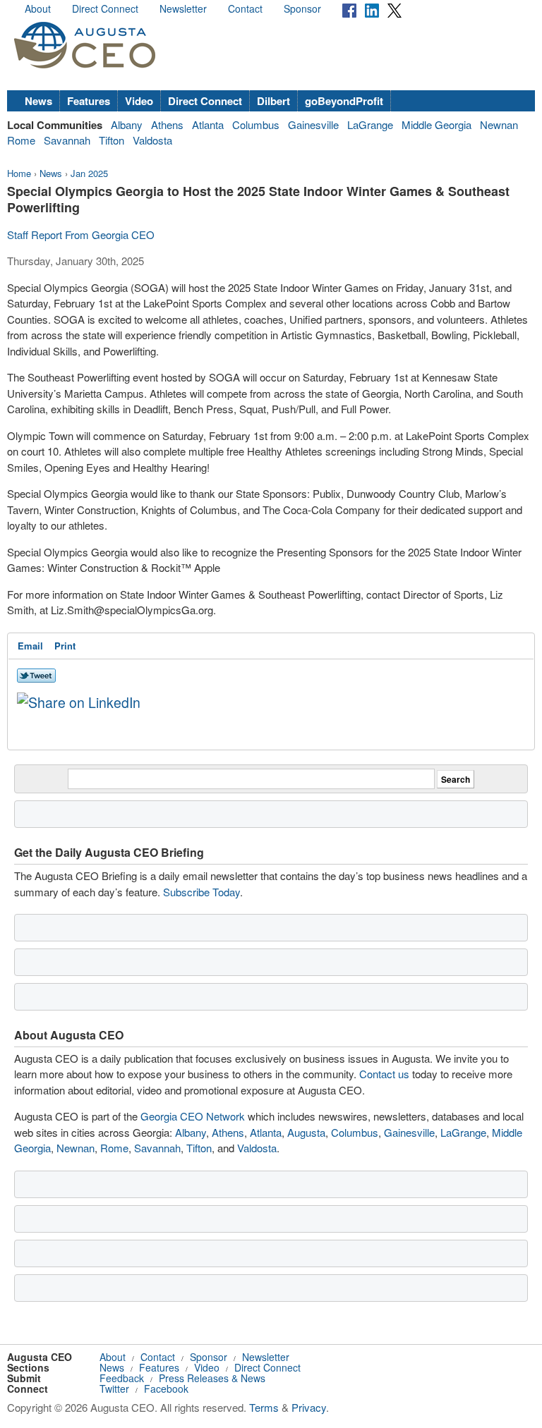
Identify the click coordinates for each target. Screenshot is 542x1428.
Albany (127, 124)
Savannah (67, 140)
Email (30, 645)
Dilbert (273, 101)
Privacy (308, 1407)
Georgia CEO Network (192, 1116)
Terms (264, 1407)
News (38, 101)
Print (65, 645)
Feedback (122, 1378)
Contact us (384, 1073)
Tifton (111, 140)
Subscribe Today (201, 891)
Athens (167, 124)
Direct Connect (105, 8)
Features (88, 101)
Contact (245, 8)
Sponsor (302, 8)
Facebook (166, 1388)
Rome (21, 140)
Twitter (114, 1388)
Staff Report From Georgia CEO (81, 234)
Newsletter (183, 8)
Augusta (306, 1132)
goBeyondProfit (344, 101)
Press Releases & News (212, 1378)
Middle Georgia (436, 124)
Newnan (499, 124)
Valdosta (152, 140)
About (38, 8)
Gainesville (313, 124)
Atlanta (208, 124)
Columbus (255, 124)
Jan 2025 (89, 173)
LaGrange (370, 124)
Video (139, 101)
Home (19, 173)
